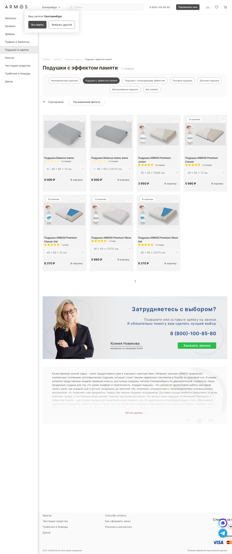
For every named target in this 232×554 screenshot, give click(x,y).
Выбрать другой (62, 24)
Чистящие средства (17, 65)
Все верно (37, 24)
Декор (9, 81)
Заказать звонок (197, 345)
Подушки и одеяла (17, 49)
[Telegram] (222, 533)
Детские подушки (209, 80)
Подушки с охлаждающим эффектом (145, 80)
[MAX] (222, 523)
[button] (82, 119)
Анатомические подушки (64, 80)
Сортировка (55, 101)
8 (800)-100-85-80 (159, 7)
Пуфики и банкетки (17, 41)
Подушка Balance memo (59, 157)
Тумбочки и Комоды (17, 73)
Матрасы (10, 18)
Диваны (10, 34)
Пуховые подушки (182, 80)
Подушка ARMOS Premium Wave (111, 237)
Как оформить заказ (118, 521)
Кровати (10, 26)
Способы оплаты (115, 515)
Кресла (9, 57)
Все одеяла (152, 89)
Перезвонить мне (187, 7)
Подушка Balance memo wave (109, 157)
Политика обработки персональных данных (207, 550)
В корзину (77, 179)
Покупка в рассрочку (118, 526)
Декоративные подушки (125, 89)
